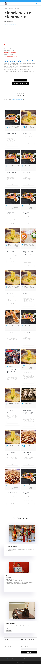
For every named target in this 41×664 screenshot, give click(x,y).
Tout (15, 107)
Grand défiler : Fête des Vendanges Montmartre (12, 371)
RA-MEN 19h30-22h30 (11, 411)
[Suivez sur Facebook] (4, 649)
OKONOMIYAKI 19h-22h (12, 492)
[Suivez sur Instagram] (6, 649)
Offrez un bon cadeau (20, 80)
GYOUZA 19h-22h (11, 333)
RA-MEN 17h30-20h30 (27, 294)
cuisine (19, 107)
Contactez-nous (9, 585)
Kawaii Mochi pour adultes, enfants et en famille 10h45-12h (28, 253)
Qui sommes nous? (31, 658)
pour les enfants (23, 107)
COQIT (23, 662)
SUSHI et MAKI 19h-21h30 (12, 134)
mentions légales (24, 658)
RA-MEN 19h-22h (11, 251)
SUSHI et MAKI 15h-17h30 (28, 212)
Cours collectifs (11, 658)
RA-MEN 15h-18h (27, 372)
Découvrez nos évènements (11, 552)
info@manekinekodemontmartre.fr (10, 24)
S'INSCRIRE (28, 143)
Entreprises (18, 658)
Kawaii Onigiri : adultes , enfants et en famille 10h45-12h (28, 413)
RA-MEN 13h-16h (11, 293)
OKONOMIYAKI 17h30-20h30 (27, 453)
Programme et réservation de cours (20, 83)
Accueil (6, 658)
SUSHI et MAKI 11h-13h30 (12, 212)
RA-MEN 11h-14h (27, 133)
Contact (20, 659)
